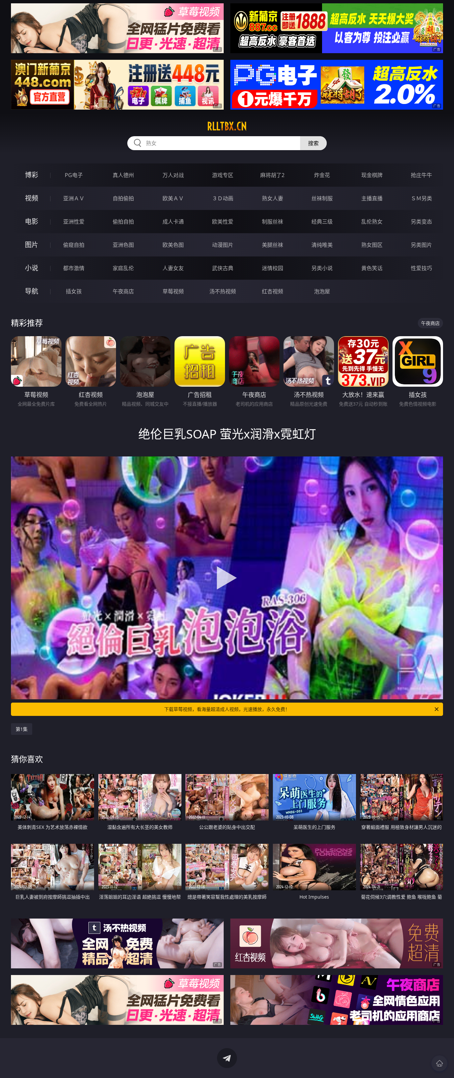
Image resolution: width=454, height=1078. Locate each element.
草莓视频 (173, 291)
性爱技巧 (421, 268)
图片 (31, 244)
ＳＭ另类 (421, 198)
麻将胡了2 (272, 175)
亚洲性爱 (73, 221)
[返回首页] (439, 1063)
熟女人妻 (272, 198)
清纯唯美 (322, 244)
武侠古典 (222, 268)
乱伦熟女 (372, 221)
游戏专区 (222, 175)
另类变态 (421, 221)
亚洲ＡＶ (73, 198)
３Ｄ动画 (222, 198)
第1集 (22, 729)
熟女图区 (372, 244)
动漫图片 (222, 244)
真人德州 (123, 175)
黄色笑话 (372, 268)
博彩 (31, 174)
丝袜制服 (322, 198)
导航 (31, 291)
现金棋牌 (372, 175)
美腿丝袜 (272, 244)
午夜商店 (123, 291)
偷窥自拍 (73, 244)
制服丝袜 (272, 221)
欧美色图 (173, 244)
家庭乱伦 (123, 268)
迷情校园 (272, 268)
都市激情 (73, 268)
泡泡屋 (322, 291)
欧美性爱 (222, 221)
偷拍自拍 (123, 221)
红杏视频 (272, 291)
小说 (31, 267)
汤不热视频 (222, 291)
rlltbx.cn (227, 126)
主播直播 (372, 198)
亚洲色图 (123, 244)
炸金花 (322, 175)
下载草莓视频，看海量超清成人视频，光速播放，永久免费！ (227, 709)
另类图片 (421, 244)
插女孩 (74, 291)
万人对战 (173, 175)
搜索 (313, 143)
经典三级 (322, 221)
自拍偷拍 (123, 198)
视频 (31, 198)
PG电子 (74, 175)
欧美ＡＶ (173, 198)
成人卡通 (173, 221)
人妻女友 (173, 268)
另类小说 (322, 268)
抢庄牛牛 (421, 175)
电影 (31, 221)
